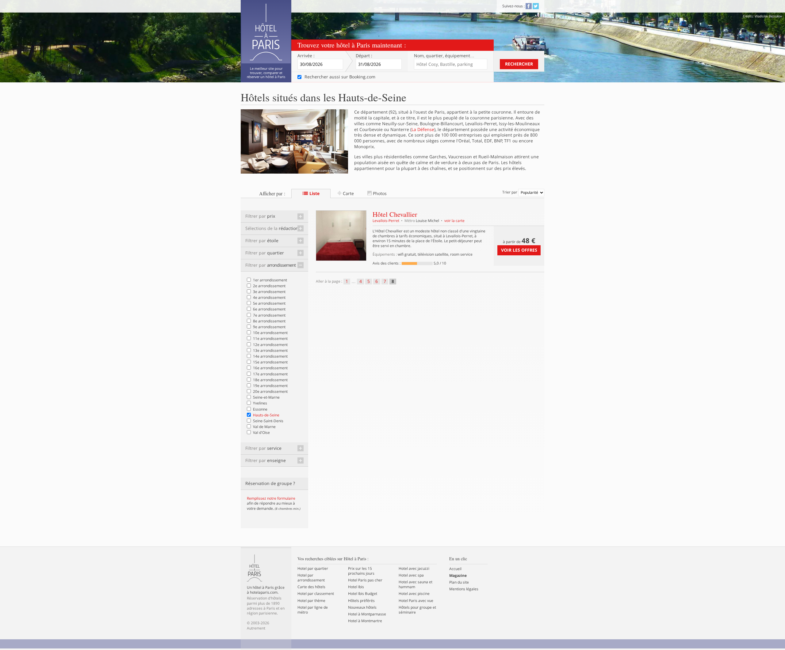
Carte (348, 193)
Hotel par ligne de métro (312, 610)
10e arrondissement (270, 332)
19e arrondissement (270, 385)
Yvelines (260, 403)
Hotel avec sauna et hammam (415, 584)
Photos (379, 193)
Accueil (455, 568)
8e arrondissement (269, 321)
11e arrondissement (270, 338)
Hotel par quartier (312, 568)
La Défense (423, 129)
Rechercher (519, 64)
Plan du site (459, 582)
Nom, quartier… (444, 55)
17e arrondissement (270, 374)
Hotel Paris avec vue (416, 600)
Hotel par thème (311, 600)
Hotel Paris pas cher (365, 580)
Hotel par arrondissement (311, 578)
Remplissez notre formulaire (271, 498)
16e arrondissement (270, 367)
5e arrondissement (269, 303)
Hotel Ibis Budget (362, 593)
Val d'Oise (261, 432)
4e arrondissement (269, 297)
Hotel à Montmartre (365, 620)
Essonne (260, 409)
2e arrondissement (269, 285)
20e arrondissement (270, 391)
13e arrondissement (270, 350)
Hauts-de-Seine (266, 415)
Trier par (510, 192)
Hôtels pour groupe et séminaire (417, 610)
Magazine (458, 575)
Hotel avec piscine (414, 593)
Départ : (364, 55)
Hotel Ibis (356, 586)
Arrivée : (306, 55)
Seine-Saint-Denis (268, 420)
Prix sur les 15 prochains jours (361, 571)
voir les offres (519, 250)
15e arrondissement (270, 362)
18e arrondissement (270, 379)
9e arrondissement (269, 326)
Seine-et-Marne (266, 397)
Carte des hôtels (311, 586)
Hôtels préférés (361, 600)
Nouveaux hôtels (362, 607)
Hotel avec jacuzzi (414, 568)
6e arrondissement (269, 309)
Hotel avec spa (411, 575)
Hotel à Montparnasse (367, 614)
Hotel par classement (315, 593)
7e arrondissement (269, 315)
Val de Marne (264, 426)
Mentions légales (463, 589)
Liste (314, 193)
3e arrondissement (269, 291)
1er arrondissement (270, 280)
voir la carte (454, 220)
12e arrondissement (270, 344)
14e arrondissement (270, 356)
